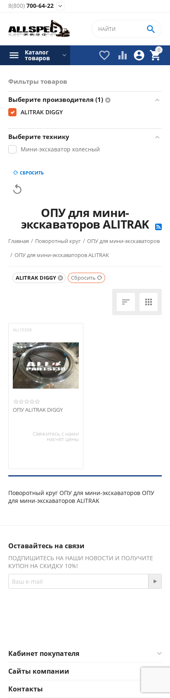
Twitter (118, 629)
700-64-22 (31, 5)
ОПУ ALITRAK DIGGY (38, 410)
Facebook (73, 629)
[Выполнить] (154, 581)
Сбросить (32, 173)
